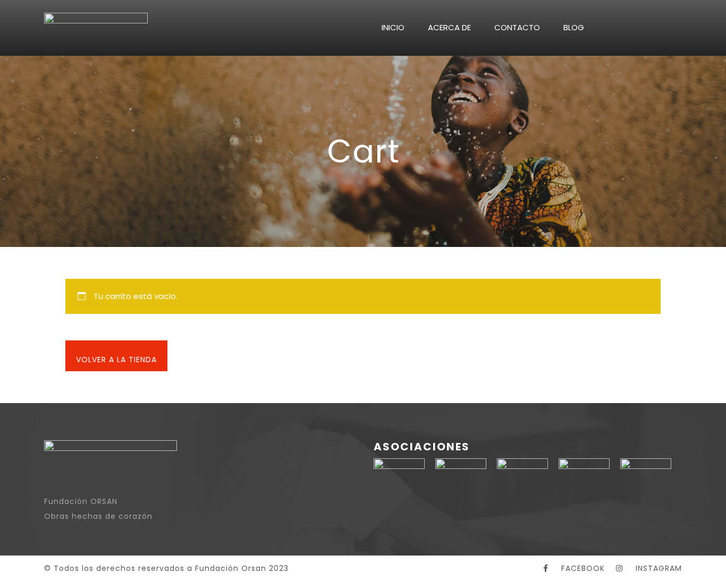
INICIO (393, 27)
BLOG (573, 27)
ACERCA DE (449, 27)
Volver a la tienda (116, 359)
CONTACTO (517, 27)
